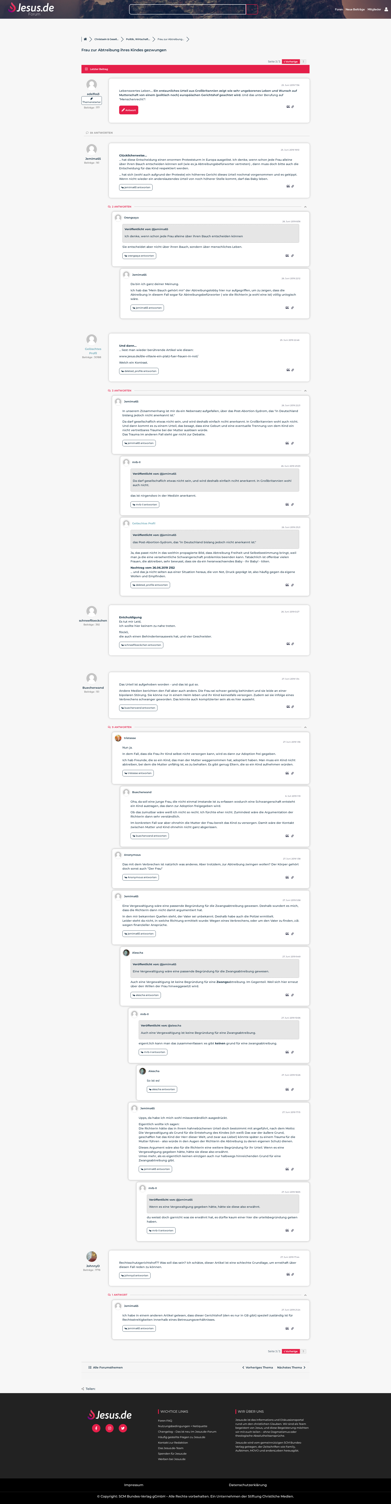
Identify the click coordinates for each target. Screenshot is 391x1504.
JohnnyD (93, 1266)
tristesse (130, 738)
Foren (339, 9)
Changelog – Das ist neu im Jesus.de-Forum (187, 1431)
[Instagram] (109, 1428)
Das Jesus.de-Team (170, 1448)
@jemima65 (160, 229)
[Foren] (85, 39)
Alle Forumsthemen (107, 1367)
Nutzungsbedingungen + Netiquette (182, 1426)
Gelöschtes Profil (93, 351)
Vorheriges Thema (258, 1367)
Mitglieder (374, 9)
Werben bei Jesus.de (172, 1459)
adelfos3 (93, 94)
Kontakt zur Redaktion (173, 1442)
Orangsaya (131, 217)
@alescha (174, 1025)
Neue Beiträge (355, 9)
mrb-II (136, 462)
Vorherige (291, 61)
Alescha (137, 952)
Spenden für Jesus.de (172, 1453)
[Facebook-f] (96, 1428)
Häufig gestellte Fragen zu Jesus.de (181, 1437)
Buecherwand (93, 688)
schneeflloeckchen (93, 620)
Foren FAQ (165, 1420)
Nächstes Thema (290, 1367)
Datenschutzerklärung (248, 1485)
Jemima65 (93, 159)
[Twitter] (123, 1428)
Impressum (133, 1485)
